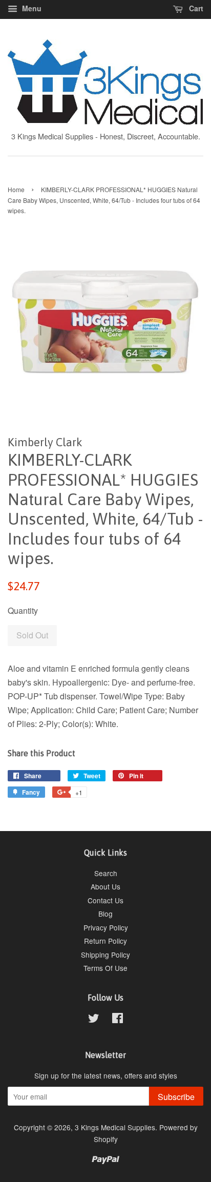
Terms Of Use (105, 968)
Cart (195, 8)
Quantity (23, 610)
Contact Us (105, 900)
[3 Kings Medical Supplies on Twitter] (93, 1019)
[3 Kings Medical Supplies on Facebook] (117, 1019)
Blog (105, 913)
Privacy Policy (105, 927)
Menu (30, 8)
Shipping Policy (105, 954)
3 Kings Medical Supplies (115, 1127)
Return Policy (105, 941)
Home (16, 189)
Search (105, 873)
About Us (105, 886)
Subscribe (176, 1097)
